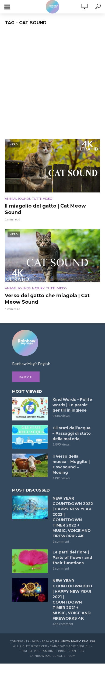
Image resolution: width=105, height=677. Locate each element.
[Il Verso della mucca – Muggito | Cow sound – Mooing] (30, 465)
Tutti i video (42, 199)
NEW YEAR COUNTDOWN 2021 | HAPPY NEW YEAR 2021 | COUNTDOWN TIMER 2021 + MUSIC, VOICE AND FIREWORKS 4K (72, 599)
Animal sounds (17, 199)
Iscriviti (25, 377)
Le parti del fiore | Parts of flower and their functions (72, 557)
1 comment (60, 541)
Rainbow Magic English (75, 641)
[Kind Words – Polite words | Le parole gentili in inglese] (30, 408)
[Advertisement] (52, 83)
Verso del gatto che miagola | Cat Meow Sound (47, 299)
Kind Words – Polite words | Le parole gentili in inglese (72, 405)
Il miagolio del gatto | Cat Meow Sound (45, 209)
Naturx (38, 288)
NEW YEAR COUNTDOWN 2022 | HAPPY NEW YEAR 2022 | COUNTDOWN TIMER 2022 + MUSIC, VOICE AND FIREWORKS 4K (72, 517)
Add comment (62, 624)
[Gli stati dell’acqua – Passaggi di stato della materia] (30, 437)
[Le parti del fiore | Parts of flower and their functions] (30, 561)
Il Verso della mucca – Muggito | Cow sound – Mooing (71, 464)
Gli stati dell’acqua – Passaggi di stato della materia (71, 433)
